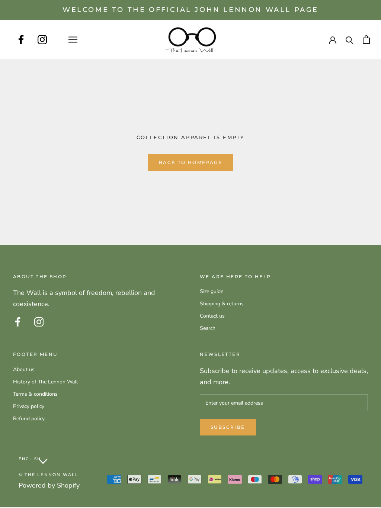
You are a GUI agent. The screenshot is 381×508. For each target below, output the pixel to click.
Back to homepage (190, 162)
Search (207, 328)
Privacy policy (28, 406)
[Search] (349, 40)
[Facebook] (21, 39)
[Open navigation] (72, 39)
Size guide (211, 291)
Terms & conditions (35, 394)
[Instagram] (42, 39)
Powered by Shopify (49, 485)
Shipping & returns (222, 303)
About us (24, 369)
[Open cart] (366, 39)
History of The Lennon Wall (45, 381)
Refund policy (29, 418)
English (30, 458)
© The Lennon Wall (49, 474)
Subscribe (228, 427)
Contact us (212, 315)
